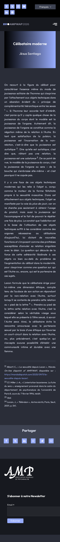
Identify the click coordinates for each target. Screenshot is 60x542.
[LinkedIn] (24, 441)
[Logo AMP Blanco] (18, 467)
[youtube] (24, 6)
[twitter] (12, 6)
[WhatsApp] (33, 441)
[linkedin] (6, 12)
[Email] (51, 441)
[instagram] (18, 6)
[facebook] (6, 6)
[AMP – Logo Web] (16, 24)
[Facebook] (6, 441)
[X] (15, 441)
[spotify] (12, 12)
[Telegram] (42, 441)
